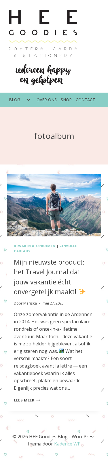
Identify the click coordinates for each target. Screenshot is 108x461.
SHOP (66, 99)
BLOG (14, 99)
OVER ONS (47, 99)
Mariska (30, 303)
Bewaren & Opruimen (34, 246)
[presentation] (54, 205)
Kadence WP (67, 444)
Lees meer (27, 400)
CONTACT (85, 99)
